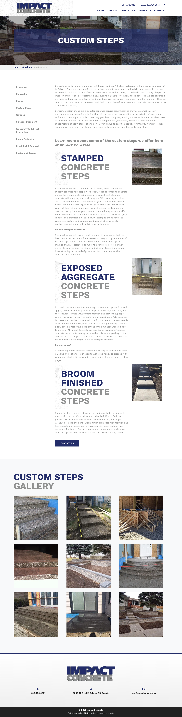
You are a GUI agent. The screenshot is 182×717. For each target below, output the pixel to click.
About (100, 10)
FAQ (134, 10)
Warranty (145, 10)
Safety (125, 10)
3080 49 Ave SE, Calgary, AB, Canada (91, 693)
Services (112, 10)
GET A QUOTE (128, 5)
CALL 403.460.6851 (150, 5)
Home (17, 67)
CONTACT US (67, 443)
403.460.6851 (38, 693)
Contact (159, 10)
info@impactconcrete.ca (144, 693)
